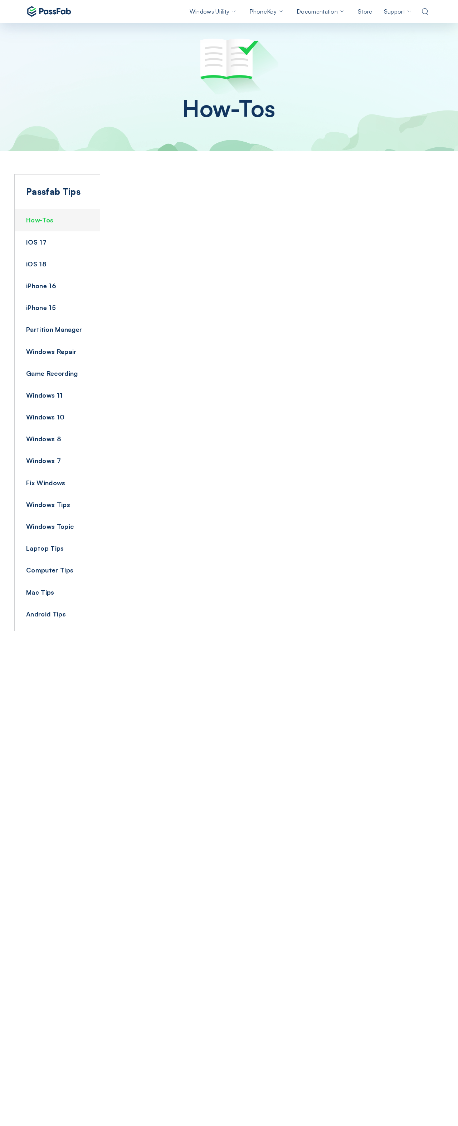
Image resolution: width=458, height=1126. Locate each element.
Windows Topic (50, 526)
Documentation (317, 11)
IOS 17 (36, 242)
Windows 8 (43, 439)
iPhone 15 (41, 307)
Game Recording (52, 373)
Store (365, 11)
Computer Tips (49, 570)
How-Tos (39, 220)
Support (394, 11)
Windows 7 (43, 460)
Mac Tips (40, 592)
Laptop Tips (45, 548)
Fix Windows (45, 483)
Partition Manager (54, 329)
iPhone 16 (41, 286)
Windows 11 (44, 395)
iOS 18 (36, 264)
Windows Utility (210, 11)
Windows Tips (48, 504)
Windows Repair (51, 351)
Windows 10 (45, 417)
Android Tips (46, 614)
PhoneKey (263, 11)
